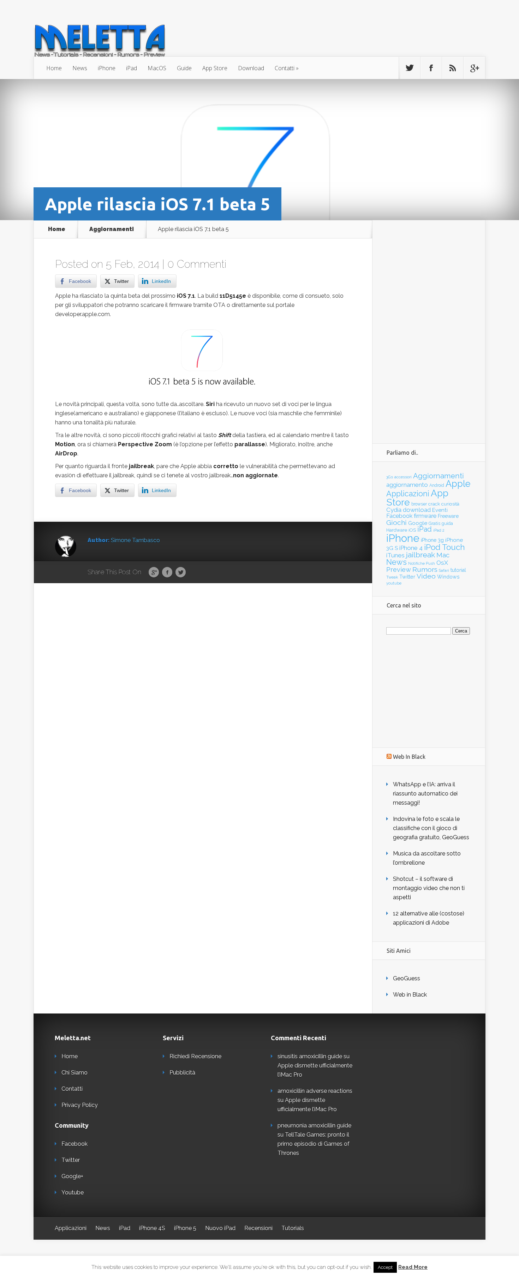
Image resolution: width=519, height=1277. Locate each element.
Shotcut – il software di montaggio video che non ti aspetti (429, 888)
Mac (442, 555)
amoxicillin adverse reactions (315, 1091)
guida (447, 523)
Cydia (393, 509)
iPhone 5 (185, 1228)
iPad (131, 68)
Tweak (392, 577)
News (79, 68)
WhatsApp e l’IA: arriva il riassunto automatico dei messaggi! (425, 793)
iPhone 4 (411, 547)
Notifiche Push (421, 563)
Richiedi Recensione (195, 1056)
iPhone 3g (432, 540)
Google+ (72, 1176)
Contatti (284, 68)
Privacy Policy (79, 1105)
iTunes (395, 555)
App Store (214, 68)
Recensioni (258, 1228)
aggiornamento (407, 484)
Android (436, 485)
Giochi (396, 523)
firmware (425, 516)
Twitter (180, 572)
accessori (403, 476)
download (417, 509)
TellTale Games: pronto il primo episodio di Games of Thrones (314, 1143)
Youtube (72, 1192)
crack (434, 504)
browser (419, 504)
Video (426, 576)
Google (153, 572)
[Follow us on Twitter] (409, 68)
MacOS (157, 68)
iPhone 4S (152, 1228)
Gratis (434, 523)
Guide (184, 68)
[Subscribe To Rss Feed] (452, 68)
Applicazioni (407, 493)
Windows (448, 577)
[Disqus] (203, 692)
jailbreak (420, 555)
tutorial (458, 570)
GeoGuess (406, 978)
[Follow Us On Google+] (474, 68)
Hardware (396, 530)
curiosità (450, 504)
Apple (458, 483)
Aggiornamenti (111, 229)
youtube (393, 583)
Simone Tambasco (135, 540)
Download (251, 68)
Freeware (448, 516)
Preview (398, 569)
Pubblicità (182, 1072)
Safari (444, 570)
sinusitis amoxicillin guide (310, 1056)
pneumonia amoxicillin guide (314, 1125)
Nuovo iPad (220, 1228)
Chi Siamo (74, 1072)
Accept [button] (385, 1267)
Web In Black (409, 757)
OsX (442, 562)
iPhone (106, 68)
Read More (413, 1267)
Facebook (167, 572)
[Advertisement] (428, 326)
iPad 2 (439, 530)
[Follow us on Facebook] (431, 68)
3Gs (389, 476)
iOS (412, 530)
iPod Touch (444, 547)
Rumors (424, 569)
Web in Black (410, 994)
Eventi (440, 510)
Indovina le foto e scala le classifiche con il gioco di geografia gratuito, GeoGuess (431, 828)
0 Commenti (196, 264)
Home (54, 68)
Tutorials (292, 1228)
